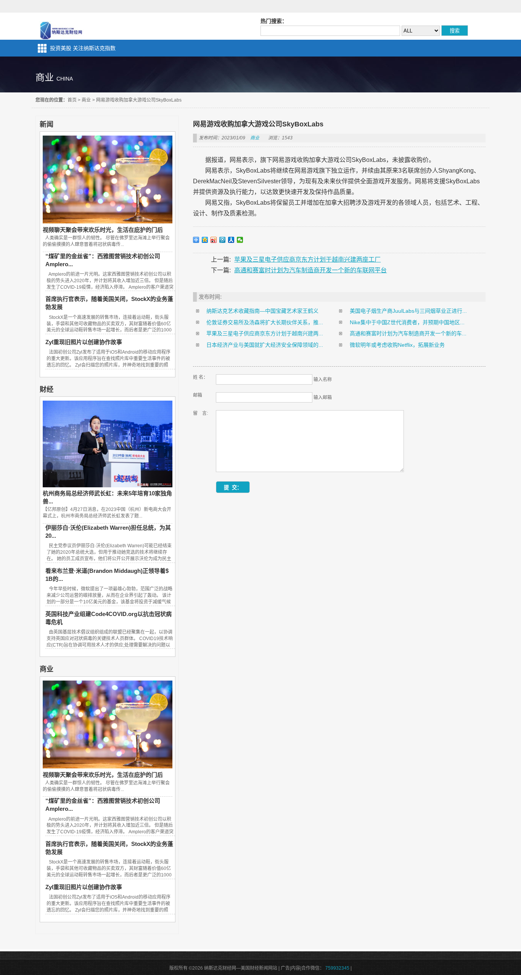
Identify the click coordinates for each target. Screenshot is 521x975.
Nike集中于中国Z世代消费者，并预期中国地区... (407, 322)
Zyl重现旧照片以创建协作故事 (83, 342)
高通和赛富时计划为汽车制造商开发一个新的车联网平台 (310, 270)
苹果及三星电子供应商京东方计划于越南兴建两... (264, 333)
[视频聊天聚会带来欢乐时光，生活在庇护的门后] (107, 221)
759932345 (337, 968)
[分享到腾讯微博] (222, 240)
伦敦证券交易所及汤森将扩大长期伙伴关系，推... (264, 322)
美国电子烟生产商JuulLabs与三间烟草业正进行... (408, 311)
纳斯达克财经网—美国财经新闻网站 (61, 26)
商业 (86, 100)
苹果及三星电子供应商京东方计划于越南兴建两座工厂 (307, 259)
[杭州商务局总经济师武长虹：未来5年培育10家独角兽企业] (107, 485)
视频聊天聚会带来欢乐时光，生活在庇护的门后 (103, 229)
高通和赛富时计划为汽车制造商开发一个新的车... (408, 333)
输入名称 (323, 379)
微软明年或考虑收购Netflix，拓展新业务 (397, 345)
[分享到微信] (240, 240)
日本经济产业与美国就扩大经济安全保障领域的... (264, 345)
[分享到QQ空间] (205, 240)
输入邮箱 (323, 397)
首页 (72, 100)
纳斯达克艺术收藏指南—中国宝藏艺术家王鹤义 (262, 311)
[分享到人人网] (231, 240)
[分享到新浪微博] (214, 240)
